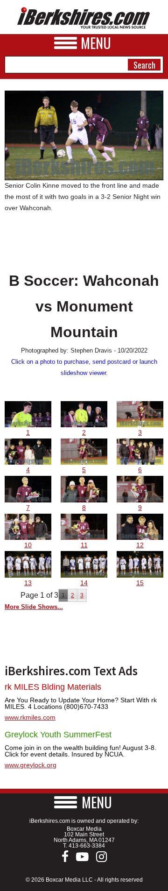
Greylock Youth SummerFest (58, 734)
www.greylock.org (30, 765)
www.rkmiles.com (30, 717)
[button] (84, 802)
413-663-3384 (87, 845)
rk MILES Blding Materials (53, 687)
